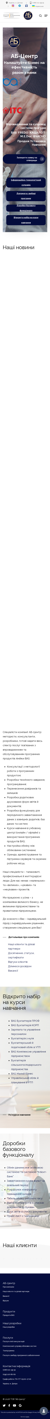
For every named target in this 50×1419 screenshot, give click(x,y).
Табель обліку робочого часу (24, 1198)
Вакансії (13, 970)
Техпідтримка (8, 1351)
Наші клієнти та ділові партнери (16, 1291)
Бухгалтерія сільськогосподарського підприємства (26, 1065)
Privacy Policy (37, 1412)
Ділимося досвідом (19, 966)
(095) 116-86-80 (9, 1374)
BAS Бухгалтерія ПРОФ (25, 1020)
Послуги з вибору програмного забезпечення (21, 1355)
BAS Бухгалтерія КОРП (25, 1025)
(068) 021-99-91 (9, 1370)
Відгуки (6, 1301)
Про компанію (8, 1287)
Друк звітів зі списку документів (27, 1211)
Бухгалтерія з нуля (22, 1038)
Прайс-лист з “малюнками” (23, 1216)
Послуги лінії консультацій (13, 1341)
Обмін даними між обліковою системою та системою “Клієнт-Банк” (27, 1172)
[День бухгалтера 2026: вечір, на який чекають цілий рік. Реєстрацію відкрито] (25, 531)
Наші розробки (9, 1327)
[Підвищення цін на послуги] (25, 677)
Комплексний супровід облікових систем (19, 1346)
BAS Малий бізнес (22, 1073)
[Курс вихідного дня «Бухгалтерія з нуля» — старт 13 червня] (25, 606)
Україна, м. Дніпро (10, 1384)
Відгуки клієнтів (18, 961)
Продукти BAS (8, 1315)
